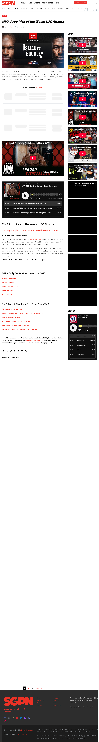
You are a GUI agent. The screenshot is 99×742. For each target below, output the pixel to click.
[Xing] (26, 351)
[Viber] (22, 351)
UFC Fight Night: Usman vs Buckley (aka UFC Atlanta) (30, 230)
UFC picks (39, 87)
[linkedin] (21, 718)
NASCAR (39, 8)
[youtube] (17, 718)
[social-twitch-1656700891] (25, 718)
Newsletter (57, 705)
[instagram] (13, 718)
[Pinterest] (11, 351)
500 (37, 688)
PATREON (37, 3)
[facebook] (5, 718)
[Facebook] (3, 351)
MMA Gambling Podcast (34, 340)
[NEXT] (41, 688)
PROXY (44, 3)
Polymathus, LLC (21, 734)
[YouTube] (93, 10)
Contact (56, 698)
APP (30, 3)
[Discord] (96, 10)
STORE (50, 3)
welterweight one (36, 240)
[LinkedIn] (18, 351)
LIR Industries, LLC (26, 730)
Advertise (40, 700)
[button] (96, 3)
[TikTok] (90, 10)
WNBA (47, 8)
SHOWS (23, 3)
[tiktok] (5, 721)
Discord (56, 700)
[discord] (29, 718)
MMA (4, 16)
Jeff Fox (9, 27)
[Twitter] (84, 10)
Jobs (38, 703)
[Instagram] (87, 10)
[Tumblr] (15, 351)
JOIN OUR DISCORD (80, 3)
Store (55, 703)
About (39, 698)
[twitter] (9, 718)
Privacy (39, 705)
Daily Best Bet (7, 291)
